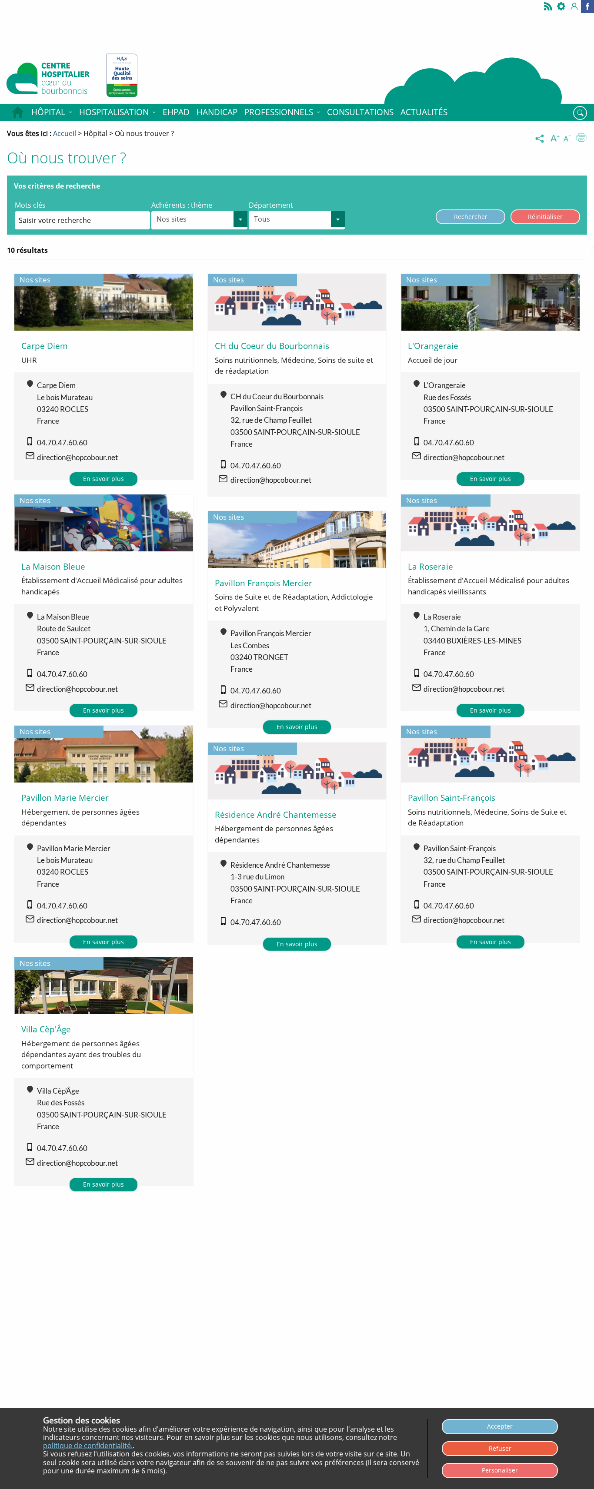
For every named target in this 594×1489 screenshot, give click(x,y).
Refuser (500, 1448)
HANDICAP (217, 112)
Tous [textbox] (262, 219)
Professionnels (278, 112)
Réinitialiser (545, 216)
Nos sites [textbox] (172, 219)
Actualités (423, 112)
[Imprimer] (581, 139)
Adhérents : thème (181, 205)
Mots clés (30, 205)
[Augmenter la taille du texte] (555, 139)
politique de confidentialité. (88, 1445)
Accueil (17, 112)
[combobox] (199, 220)
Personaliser (500, 1470)
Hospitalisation (114, 112)
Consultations (360, 112)
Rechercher (470, 216)
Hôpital (48, 112)
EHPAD (176, 112)
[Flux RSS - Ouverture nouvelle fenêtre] (548, 6)
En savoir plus (103, 478)
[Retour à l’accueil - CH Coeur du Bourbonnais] (49, 80)
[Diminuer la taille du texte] (568, 139)
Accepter (500, 1426)
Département (271, 205)
